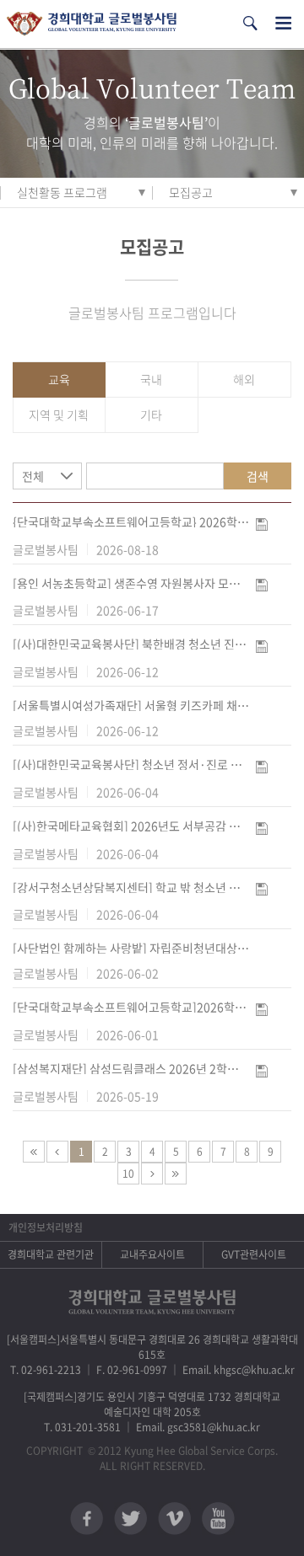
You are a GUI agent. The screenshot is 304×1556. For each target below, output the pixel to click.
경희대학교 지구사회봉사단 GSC (91, 24)
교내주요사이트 (152, 1254)
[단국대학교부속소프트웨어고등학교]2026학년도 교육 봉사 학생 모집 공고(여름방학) (131, 1007)
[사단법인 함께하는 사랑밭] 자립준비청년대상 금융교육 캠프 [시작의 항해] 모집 (131, 948)
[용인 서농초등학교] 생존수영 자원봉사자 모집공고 (131, 583)
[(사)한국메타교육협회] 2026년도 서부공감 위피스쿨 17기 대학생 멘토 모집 (131, 825)
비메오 (174, 1518)
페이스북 (86, 1518)
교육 (59, 379)
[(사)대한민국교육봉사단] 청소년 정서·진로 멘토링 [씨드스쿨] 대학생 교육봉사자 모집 (131, 764)
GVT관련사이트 (253, 1254)
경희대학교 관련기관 (51, 1254)
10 (128, 1173)
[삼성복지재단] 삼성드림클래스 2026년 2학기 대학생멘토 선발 (131, 1068)
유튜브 (218, 1518)
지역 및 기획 (59, 414)
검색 (258, 476)
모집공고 (191, 192)
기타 (151, 414)
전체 (33, 476)
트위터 (130, 1518)
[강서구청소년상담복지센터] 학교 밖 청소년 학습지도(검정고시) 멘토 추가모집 (131, 887)
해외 (244, 379)
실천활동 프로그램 (62, 192)
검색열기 (250, 23)
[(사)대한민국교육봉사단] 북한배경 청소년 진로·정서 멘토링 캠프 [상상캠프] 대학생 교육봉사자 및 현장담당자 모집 (131, 644)
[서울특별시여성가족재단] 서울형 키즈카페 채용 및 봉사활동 (131, 705)
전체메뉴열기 (283, 23)
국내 (151, 379)
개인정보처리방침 (45, 1227)
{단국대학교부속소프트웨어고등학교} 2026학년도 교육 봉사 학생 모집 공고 (131, 521)
